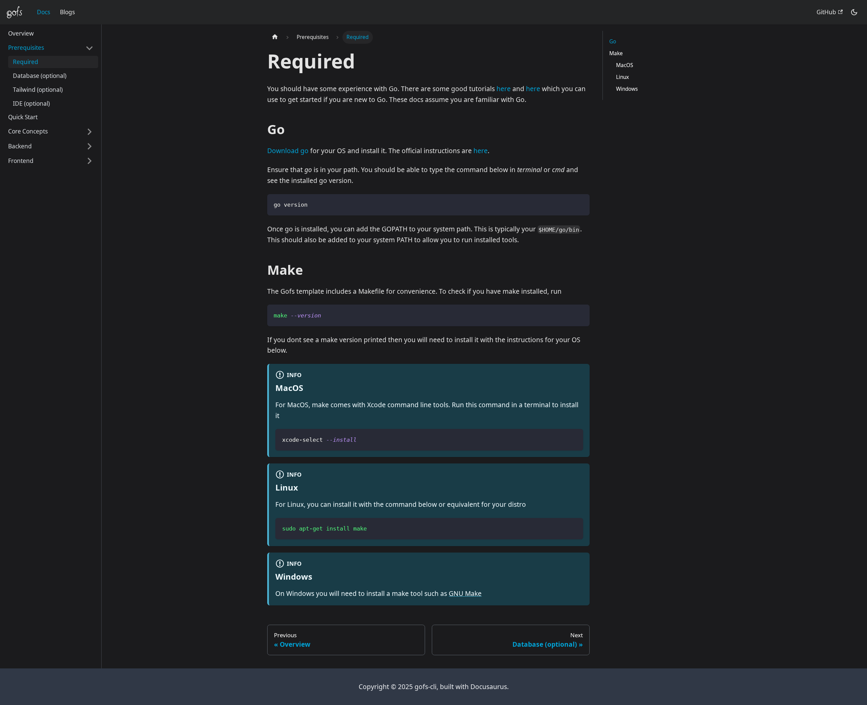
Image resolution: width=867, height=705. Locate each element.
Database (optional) (39, 76)
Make (616, 53)
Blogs (67, 12)
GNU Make (465, 593)
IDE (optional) (31, 103)
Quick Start (23, 117)
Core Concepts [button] (28, 132)
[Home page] (275, 37)
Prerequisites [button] (26, 48)
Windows (627, 88)
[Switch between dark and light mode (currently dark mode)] (853, 12)
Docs (43, 12)
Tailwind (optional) (38, 90)
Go (612, 41)
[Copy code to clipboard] (579, 203)
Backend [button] (20, 146)
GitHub (826, 12)
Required (25, 62)
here (503, 88)
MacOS (624, 65)
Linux (622, 77)
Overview (21, 34)
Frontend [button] (21, 161)
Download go (288, 150)
